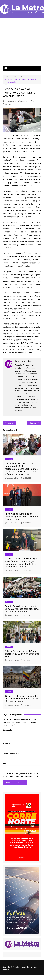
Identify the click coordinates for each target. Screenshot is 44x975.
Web (4, 764)
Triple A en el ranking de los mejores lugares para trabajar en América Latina (21, 516)
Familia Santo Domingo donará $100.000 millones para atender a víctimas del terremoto (22, 609)
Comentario (8, 730)
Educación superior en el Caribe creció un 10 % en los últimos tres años (22, 654)
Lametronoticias (10, 101)
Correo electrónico (11, 754)
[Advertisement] (22, 43)
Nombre (6, 743)
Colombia (8, 104)
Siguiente (33, 423)
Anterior (10, 423)
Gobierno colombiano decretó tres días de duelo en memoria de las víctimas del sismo (22, 699)
